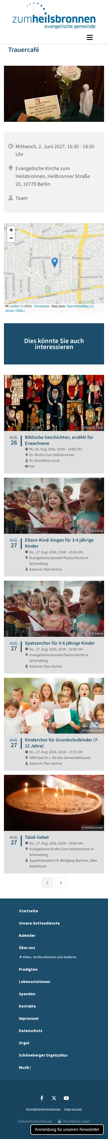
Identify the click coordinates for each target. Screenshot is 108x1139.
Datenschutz (30, 1030)
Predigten (28, 969)
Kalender (27, 935)
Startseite (28, 910)
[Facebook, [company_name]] (41, 1098)
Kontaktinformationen (43, 1109)
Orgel (24, 1042)
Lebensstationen (34, 981)
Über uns (27, 947)
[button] (54, 37)
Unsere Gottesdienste (39, 923)
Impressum (29, 1018)
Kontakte (27, 1006)
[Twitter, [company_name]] (54, 1098)
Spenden (27, 993)
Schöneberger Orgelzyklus (43, 1055)
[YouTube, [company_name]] (66, 1098)
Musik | (25, 1067)
